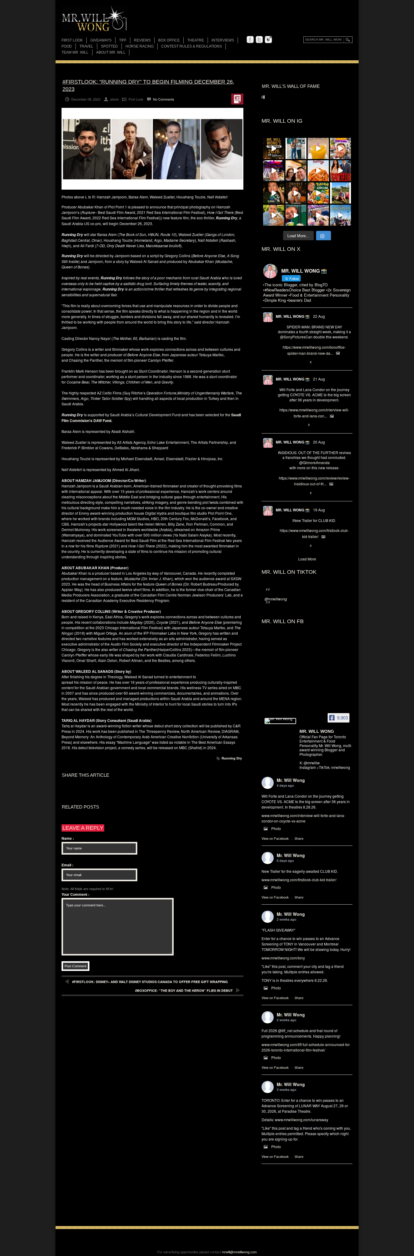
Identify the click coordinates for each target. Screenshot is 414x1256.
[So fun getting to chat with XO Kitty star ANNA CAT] (296, 170)
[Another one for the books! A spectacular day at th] (340, 215)
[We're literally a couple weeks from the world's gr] (273, 148)
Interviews (223, 40)
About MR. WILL (110, 52)
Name (68, 838)
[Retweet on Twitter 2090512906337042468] (290, 493)
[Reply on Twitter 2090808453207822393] (280, 425)
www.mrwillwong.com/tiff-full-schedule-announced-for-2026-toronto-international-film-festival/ (306, 1047)
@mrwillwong (276, 598)
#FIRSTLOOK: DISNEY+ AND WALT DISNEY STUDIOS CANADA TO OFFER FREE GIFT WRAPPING (150, 981)
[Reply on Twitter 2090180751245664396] (280, 546)
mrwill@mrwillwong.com (239, 1251)
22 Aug (319, 316)
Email (67, 865)
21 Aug (319, 378)
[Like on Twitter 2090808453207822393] (301, 425)
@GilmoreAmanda (314, 462)
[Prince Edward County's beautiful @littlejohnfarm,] (340, 193)
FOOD (67, 46)
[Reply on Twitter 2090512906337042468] (280, 493)
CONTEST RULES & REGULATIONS (191, 46)
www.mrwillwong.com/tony (283, 957)
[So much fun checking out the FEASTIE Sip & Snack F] (340, 148)
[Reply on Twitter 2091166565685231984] (280, 362)
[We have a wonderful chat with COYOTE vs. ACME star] (340, 170)
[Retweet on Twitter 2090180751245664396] (290, 546)
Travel (86, 46)
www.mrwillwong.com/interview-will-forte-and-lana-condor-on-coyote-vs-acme (303, 818)
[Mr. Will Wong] (280, 721)
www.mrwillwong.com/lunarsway (301, 1119)
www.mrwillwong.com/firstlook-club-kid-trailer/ (299, 879)
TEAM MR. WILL (75, 52)
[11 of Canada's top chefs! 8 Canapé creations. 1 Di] (273, 215)
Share (299, 838)
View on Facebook (275, 838)
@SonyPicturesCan (296, 336)
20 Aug (319, 441)
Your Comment (75, 894)
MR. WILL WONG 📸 (293, 316)
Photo (276, 828)
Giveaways (101, 40)
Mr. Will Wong (291, 780)
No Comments (163, 99)
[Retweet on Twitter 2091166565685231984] (290, 362)
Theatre (195, 40)
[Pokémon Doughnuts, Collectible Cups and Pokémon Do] (318, 193)
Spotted (109, 46)
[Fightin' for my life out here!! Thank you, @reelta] (296, 148)
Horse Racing (139, 46)
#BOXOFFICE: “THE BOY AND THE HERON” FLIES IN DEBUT (184, 990)
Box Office (169, 40)
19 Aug (319, 509)
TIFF (122, 40)
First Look (72, 40)
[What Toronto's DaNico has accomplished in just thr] (318, 148)
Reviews (142, 40)
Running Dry (232, 758)
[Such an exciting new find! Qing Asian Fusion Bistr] (273, 193)
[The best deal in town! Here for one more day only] (296, 215)
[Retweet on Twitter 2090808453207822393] (290, 425)
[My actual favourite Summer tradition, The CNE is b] (273, 170)
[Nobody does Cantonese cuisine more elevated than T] (296, 193)
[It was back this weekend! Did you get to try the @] (318, 215)
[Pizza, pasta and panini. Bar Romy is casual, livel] (318, 170)
